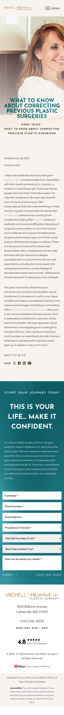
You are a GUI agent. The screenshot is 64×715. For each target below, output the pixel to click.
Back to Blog (15, 355)
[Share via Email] (29, 363)
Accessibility (39, 677)
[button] (47, 8)
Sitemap (11, 677)
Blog (36, 124)
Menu (55, 8)
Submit (7, 574)
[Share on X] (14, 363)
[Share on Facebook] (19, 363)
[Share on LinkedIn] (24, 363)
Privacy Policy (24, 677)
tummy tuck (11, 215)
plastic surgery (12, 179)
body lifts (39, 219)
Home (25, 124)
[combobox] (32, 527)
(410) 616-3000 (49, 574)
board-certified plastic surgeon (29, 309)
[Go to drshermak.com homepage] (18, 8)
